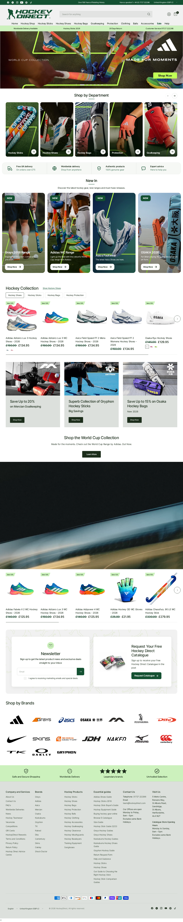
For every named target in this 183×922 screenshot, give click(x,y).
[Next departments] (174, 96)
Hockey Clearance (72, 830)
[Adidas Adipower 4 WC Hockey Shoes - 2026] (91, 589)
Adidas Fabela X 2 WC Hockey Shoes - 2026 (21, 611)
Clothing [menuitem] (125, 23)
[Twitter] (12, 2)
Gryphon (39, 822)
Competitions (11, 826)
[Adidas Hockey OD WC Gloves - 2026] (126, 589)
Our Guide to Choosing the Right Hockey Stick (105, 873)
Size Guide (98, 822)
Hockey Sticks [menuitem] (45, 23)
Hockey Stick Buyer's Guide (106, 805)
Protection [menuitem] (112, 23)
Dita (37, 834)
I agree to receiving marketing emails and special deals (53, 678)
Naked (38, 830)
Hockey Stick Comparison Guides (105, 880)
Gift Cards (10, 830)
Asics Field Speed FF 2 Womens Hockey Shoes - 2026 (123, 341)
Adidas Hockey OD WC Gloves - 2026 (126, 611)
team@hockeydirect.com (134, 803)
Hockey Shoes (15, 295)
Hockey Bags (54, 295)
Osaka (38, 813)
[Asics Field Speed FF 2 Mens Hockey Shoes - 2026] (91, 317)
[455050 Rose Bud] (151, 347)
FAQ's (8, 805)
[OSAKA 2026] (159, 233)
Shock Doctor (41, 851)
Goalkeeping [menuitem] (97, 23)
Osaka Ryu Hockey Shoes (158, 338)
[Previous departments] (168, 96)
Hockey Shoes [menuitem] (63, 23)
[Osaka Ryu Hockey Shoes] (161, 317)
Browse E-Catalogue (103, 818)
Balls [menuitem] (135, 23)
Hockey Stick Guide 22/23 (105, 826)
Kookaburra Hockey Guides (106, 839)
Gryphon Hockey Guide (104, 850)
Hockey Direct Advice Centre (15, 853)
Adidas (38, 801)
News (8, 813)
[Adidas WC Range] (68, 233)
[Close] (1, 920)
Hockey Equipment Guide (105, 809)
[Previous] (5, 319)
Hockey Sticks (34, 295)
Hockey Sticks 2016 (103, 801)
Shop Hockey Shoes (52, 288)
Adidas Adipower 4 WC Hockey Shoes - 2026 (87, 611)
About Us (10, 797)
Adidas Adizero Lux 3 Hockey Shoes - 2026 (21, 340)
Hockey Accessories (73, 822)
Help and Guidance (102, 859)
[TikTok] (31, 2)
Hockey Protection (75, 295)
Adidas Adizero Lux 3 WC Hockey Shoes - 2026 (54, 340)
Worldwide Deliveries (15, 809)
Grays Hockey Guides (103, 830)
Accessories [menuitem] (147, 23)
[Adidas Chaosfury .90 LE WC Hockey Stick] (161, 589)
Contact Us (11, 801)
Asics (37, 805)
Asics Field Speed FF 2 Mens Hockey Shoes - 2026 (90, 340)
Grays (37, 797)
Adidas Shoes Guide (103, 797)
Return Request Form (103, 854)
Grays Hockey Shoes (103, 834)
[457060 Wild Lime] (156, 347)
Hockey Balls (70, 813)
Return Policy (11, 847)
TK (36, 826)
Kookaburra (40, 818)
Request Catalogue (146, 675)
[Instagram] (17, 2)
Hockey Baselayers (72, 839)
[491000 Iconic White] (147, 347)
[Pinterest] (26, 2)
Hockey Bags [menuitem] (81, 23)
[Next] (177, 319)
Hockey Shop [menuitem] (28, 23)
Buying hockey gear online (105, 813)
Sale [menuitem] (159, 23)
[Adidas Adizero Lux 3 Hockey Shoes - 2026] (22, 317)
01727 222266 (139, 796)
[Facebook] (8, 2)
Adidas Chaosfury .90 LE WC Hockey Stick (160, 611)
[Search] (148, 14)
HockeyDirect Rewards (16, 834)
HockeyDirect (61, 908)
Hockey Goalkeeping (73, 826)
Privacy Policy (12, 843)
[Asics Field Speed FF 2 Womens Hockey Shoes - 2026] (126, 317)
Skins (37, 843)
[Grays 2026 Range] (23, 233)
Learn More (91, 454)
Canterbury (40, 839)
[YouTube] (21, 2)
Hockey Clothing (71, 818)
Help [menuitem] (167, 23)
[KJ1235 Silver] (7, 350)
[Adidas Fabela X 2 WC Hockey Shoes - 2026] (22, 589)
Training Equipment (72, 843)
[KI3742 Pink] (12, 350)
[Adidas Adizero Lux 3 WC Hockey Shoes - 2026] (57, 317)
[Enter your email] (80, 671)
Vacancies (10, 822)
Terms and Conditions (15, 839)
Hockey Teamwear (14, 818)
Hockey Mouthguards (74, 834)
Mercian (38, 809)
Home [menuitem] (15, 23)
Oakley (38, 847)
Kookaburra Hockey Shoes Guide (105, 844)
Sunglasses (69, 847)
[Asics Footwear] (114, 233)
